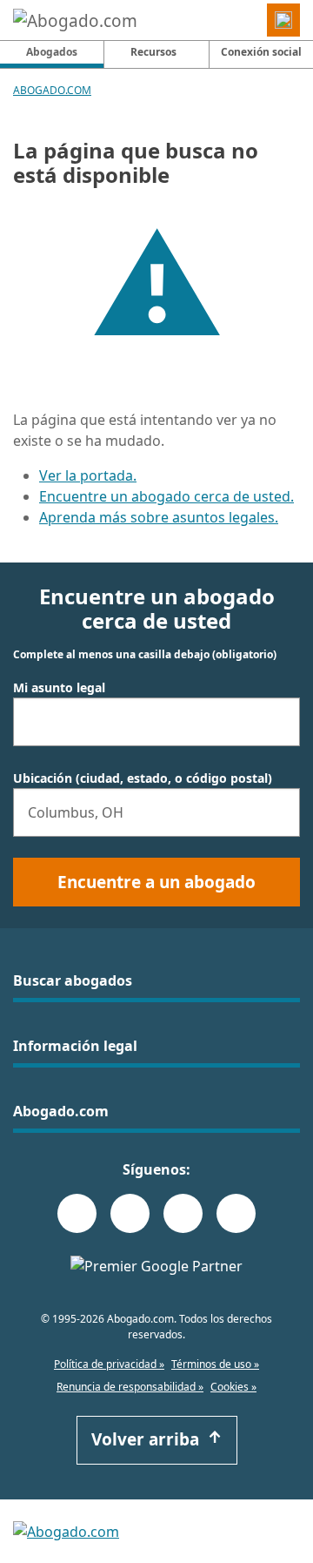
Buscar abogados (72, 980)
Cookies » (233, 1386)
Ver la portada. (88, 475)
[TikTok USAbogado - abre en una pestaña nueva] (183, 1213)
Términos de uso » (215, 1364)
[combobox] (156, 721)
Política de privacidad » (109, 1364)
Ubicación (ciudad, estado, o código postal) (142, 778)
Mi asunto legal (59, 688)
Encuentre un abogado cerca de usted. (166, 496)
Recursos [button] (153, 51)
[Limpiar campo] (279, 721)
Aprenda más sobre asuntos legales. (158, 517)
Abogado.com (52, 90)
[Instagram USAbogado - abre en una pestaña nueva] (130, 1213)
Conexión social (261, 51)
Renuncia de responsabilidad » (130, 1386)
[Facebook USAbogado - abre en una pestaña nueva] (77, 1213)
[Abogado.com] (75, 20)
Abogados (64, 51)
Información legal (75, 1045)
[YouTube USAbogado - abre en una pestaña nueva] (236, 1213)
